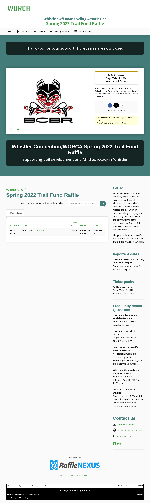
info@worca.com (126, 424)
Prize (24, 225)
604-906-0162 (124, 436)
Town (96, 225)
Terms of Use (75, 475)
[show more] (40, 230)
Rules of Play (85, 31)
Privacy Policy (61, 475)
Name (83, 225)
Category (14, 225)
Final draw (15, 213)
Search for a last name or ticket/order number (42, 203)
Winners (25, 31)
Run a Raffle (88, 475)
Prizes (41, 31)
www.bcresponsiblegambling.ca (18, 498)
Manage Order (62, 31)
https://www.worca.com (130, 430)
